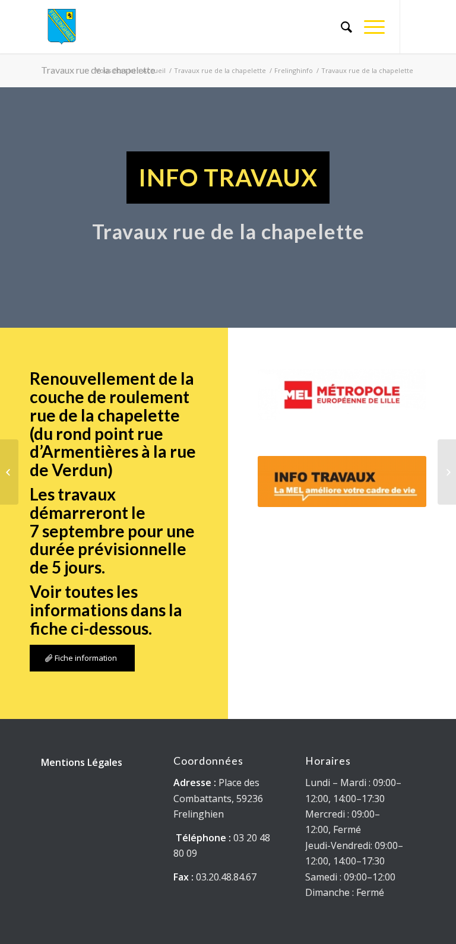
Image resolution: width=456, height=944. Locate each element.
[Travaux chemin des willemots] (447, 472)
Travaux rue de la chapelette (220, 70)
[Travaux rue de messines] (9, 472)
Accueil (154, 70)
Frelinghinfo (293, 70)
